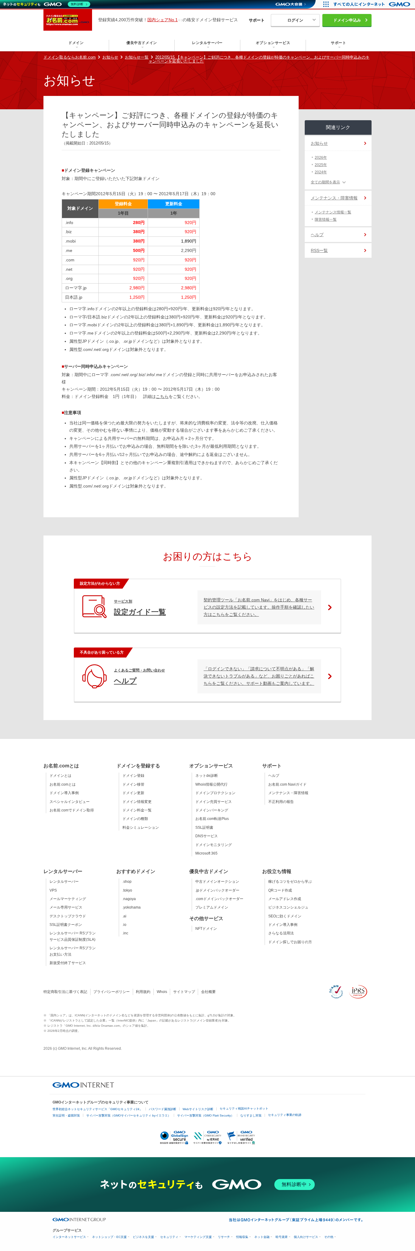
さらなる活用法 (281, 933)
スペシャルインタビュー (70, 802)
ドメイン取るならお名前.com (69, 57)
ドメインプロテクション (215, 793)
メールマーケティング (68, 899)
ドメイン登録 (133, 775)
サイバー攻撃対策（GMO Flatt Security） (205, 1115)
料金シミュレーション (140, 827)
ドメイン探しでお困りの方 (290, 942)
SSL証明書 (204, 827)
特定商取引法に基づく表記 (65, 992)
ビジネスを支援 (143, 1237)
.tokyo (127, 890)
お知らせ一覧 (137, 57)
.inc (125, 933)
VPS (53, 890)
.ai (124, 916)
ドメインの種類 (135, 819)
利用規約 (143, 992)
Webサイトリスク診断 (198, 1109)
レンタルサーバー (64, 881)
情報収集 (242, 1237)
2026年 (321, 157)
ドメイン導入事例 (64, 793)
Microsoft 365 (206, 853)
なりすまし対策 (251, 1115)
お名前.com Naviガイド (287, 784)
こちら (162, 396)
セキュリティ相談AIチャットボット (244, 1108)
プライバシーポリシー (111, 992)
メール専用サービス (66, 907)
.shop (127, 881)
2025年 (321, 165)
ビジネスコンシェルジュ (288, 907)
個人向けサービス (306, 1237)
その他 (328, 1237)
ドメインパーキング (211, 810)
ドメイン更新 (133, 793)
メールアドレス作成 (284, 899)
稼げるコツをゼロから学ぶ (290, 881)
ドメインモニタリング (213, 845)
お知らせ (110, 57)
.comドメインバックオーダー (219, 899)
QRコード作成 (280, 890)
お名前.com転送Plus (212, 819)
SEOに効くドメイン (284, 916)
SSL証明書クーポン (66, 925)
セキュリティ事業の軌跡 (284, 1115)
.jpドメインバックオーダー (217, 890)
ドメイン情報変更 (137, 802)
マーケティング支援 (198, 1237)
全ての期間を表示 (325, 182)
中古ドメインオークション (217, 881)
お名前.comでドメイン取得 (72, 810)
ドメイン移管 (133, 784)
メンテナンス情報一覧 (333, 212)
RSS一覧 (319, 250)
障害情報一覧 (326, 219)
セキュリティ (169, 1237)
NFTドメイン (206, 928)
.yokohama (131, 907)
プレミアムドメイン (211, 907)
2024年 (321, 172)
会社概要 (208, 992)
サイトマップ (184, 992)
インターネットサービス (69, 1237)
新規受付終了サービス (68, 963)
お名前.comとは (63, 784)
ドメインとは (60, 775)
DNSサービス (206, 836)
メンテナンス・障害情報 (334, 197)
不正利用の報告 (281, 802)
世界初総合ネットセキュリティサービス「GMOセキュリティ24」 (97, 1109)
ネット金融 (261, 1237)
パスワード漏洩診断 (162, 1109)
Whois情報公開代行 (211, 784)
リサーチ (224, 1237)
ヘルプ (317, 234)
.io (124, 925)
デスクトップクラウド (68, 916)
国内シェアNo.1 (162, 19)
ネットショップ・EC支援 (109, 1237)
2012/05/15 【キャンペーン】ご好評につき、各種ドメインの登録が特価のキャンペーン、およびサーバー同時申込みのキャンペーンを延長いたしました (259, 59)
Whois (162, 992)
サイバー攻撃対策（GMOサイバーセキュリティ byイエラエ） (128, 1115)
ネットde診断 (206, 775)
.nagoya (129, 899)
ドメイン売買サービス (213, 802)
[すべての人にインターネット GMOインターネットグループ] (372, 4)
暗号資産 (282, 1237)
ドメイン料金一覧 (137, 810)
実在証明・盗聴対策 (66, 1115)
